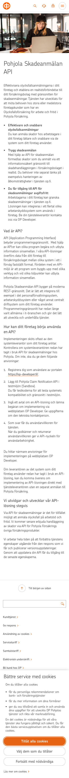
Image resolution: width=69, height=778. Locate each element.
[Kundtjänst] (43, 5)
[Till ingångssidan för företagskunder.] (6, 6)
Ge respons (9, 625)
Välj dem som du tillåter (34, 751)
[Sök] (34, 5)
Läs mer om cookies (15, 771)
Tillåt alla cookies (34, 741)
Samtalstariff (11, 651)
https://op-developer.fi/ (23, 374)
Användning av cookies (16, 634)
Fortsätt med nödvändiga (34, 761)
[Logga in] (52, 5)
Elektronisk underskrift (16, 659)
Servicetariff (10, 642)
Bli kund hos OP (12, 668)
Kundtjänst (9, 617)
